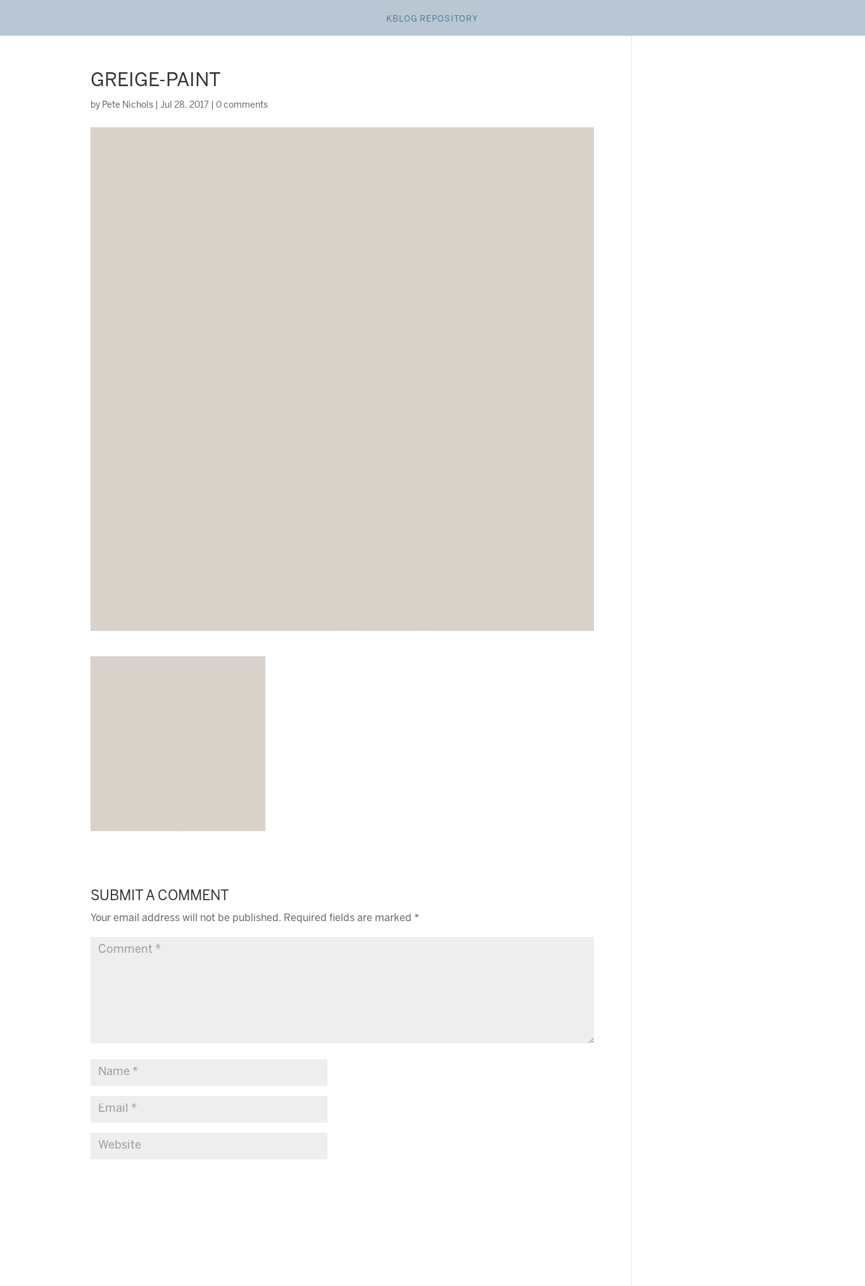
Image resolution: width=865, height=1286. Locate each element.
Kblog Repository (432, 19)
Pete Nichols (127, 105)
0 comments (242, 105)
